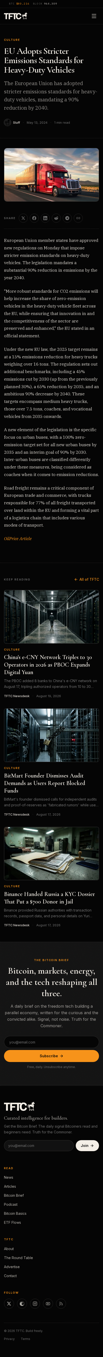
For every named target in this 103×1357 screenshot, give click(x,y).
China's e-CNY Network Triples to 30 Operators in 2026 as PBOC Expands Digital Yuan (48, 665)
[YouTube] (48, 1304)
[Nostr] (22, 1304)
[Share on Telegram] (67, 218)
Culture (12, 40)
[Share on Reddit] (56, 218)
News (8, 1177)
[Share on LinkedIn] (45, 218)
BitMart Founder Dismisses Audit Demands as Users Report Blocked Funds (44, 783)
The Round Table (18, 1258)
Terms (25, 1339)
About (9, 1249)
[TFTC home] (15, 16)
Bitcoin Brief (14, 1195)
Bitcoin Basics (15, 1213)
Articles (10, 1186)
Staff (16, 122)
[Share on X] (23, 218)
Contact (10, 1276)
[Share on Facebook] (34, 218)
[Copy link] (78, 218)
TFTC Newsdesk (17, 696)
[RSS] (61, 1304)
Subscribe (49, 1056)
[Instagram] (35, 1304)
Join (84, 1145)
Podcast (11, 1204)
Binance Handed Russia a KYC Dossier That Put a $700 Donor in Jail (49, 897)
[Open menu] (94, 16)
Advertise (12, 1267)
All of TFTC (89, 579)
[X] (9, 1304)
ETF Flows (12, 1222)
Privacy (9, 1339)
